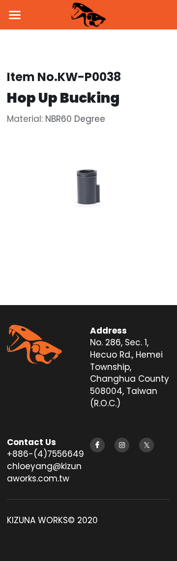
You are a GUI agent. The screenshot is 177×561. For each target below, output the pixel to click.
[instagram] (122, 445)
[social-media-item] (146, 445)
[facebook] (97, 445)
